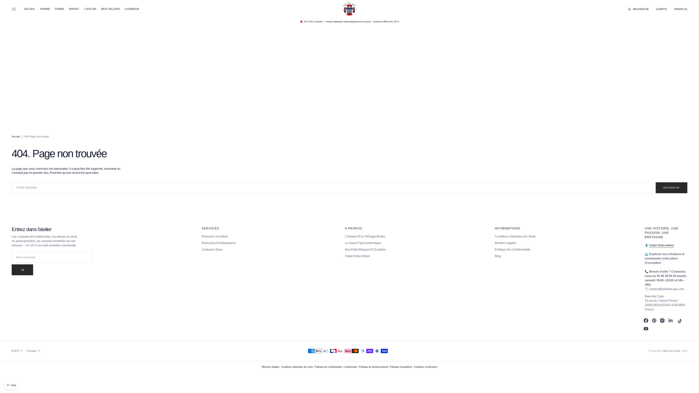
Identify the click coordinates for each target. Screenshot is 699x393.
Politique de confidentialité (328, 367)
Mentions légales (271, 367)
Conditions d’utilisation (425, 367)
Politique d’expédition (401, 367)
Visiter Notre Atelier (661, 245)
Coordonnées (350, 367)
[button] (638, 9)
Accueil (16, 136)
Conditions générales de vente (297, 367)
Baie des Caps (671, 350)
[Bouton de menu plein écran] (14, 9)
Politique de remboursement (373, 367)
